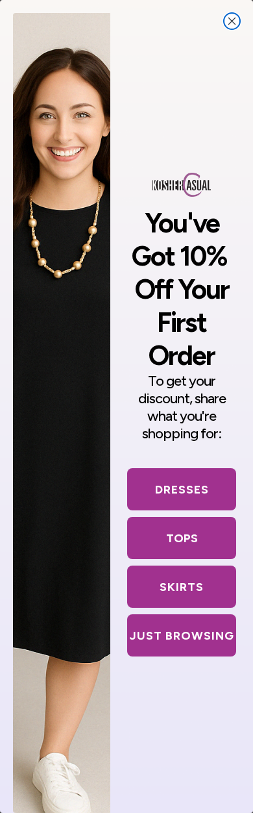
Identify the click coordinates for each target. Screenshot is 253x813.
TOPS (182, 538)
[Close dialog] (232, 21)
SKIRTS (182, 587)
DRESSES (182, 489)
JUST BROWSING (182, 636)
